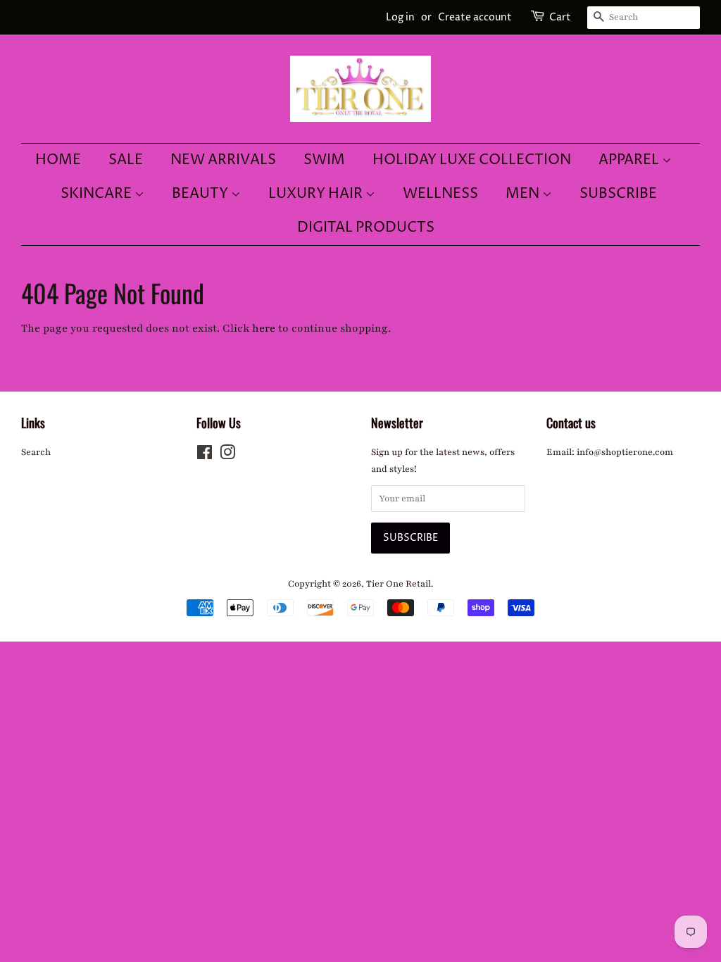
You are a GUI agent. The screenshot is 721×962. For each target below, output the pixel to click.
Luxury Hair (316, 194)
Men (524, 194)
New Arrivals (223, 160)
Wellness (440, 194)
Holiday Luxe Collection (471, 160)
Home (58, 160)
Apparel (630, 160)
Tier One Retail (398, 583)
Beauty (201, 194)
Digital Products (365, 227)
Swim (324, 160)
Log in (400, 17)
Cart (560, 17)
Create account (475, 17)
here (263, 328)
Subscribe (618, 194)
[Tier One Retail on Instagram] (227, 455)
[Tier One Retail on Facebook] (204, 455)
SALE (125, 160)
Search (36, 452)
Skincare (97, 194)
